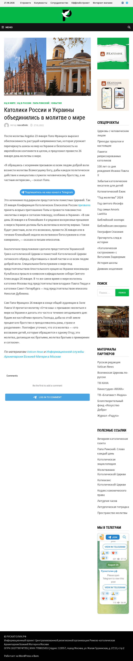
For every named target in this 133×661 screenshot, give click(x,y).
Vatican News (35, 352)
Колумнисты (40, 2)
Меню (9, 27)
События (56, 103)
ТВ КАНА (103, 383)
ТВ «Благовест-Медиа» (112, 395)
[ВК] (123, 3)
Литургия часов (107, 501)
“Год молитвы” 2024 (110, 197)
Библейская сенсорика (112, 226)
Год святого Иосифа (110, 203)
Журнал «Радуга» (108, 415)
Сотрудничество (59, 2)
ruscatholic (22, 125)
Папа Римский (41, 103)
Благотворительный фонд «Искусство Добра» (110, 405)
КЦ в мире (9, 103)
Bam (36, 655)
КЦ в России (24, 103)
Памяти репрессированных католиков (109, 156)
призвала (84, 205)
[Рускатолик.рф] (66, 15)
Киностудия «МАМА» (110, 389)
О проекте (25, 2)
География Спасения (110, 232)
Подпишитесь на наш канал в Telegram (49, 192)
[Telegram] (127, 3)
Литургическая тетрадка (113, 507)
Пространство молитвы (112, 513)
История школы (107, 263)
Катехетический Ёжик (111, 191)
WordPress (25, 655)
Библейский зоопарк (110, 220)
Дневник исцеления (109, 269)
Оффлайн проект (80, 2)
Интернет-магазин (102, 2)
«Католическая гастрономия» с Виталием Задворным (111, 252)
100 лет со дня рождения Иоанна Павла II (113, 170)
